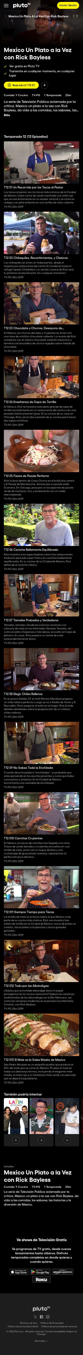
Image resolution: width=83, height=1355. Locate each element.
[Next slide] (77, 16)
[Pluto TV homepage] (41, 1308)
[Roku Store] (41, 1279)
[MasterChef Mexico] (42, 1122)
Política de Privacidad (52, 1323)
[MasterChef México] (67, 1122)
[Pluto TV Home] (22, 5)
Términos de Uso (28, 1323)
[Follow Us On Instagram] (48, 1317)
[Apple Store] (19, 1272)
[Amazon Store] (62, 1272)
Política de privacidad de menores (59, 1326)
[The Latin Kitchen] (16, 1122)
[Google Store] (40, 1272)
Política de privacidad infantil (23, 1326)
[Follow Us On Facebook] (41, 1317)
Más (7, 115)
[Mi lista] (44, 85)
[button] (6, 5)
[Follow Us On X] (35, 1317)
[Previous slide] (6, 16)
